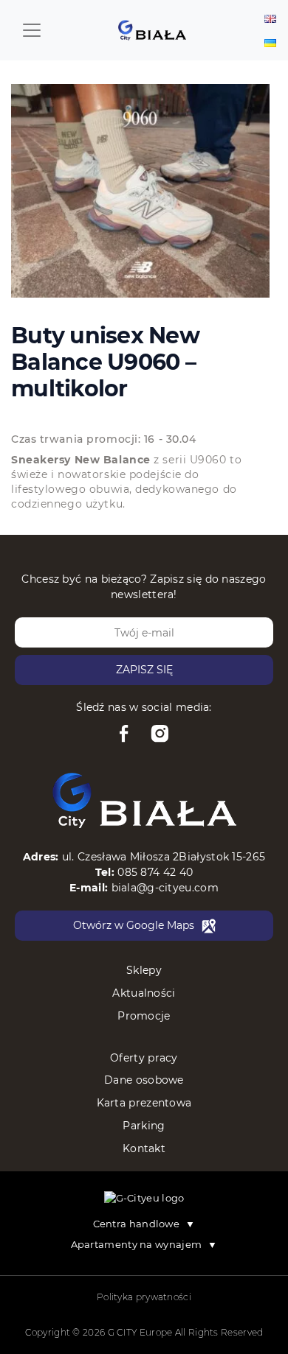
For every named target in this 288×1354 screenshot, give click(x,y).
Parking (144, 1125)
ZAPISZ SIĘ (144, 669)
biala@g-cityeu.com (165, 887)
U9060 (208, 459)
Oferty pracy (144, 1057)
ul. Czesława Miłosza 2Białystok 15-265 (163, 856)
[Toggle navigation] (32, 30)
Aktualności (143, 993)
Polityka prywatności (144, 1296)
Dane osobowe (144, 1080)
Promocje (143, 1015)
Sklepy (144, 970)
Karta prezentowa (144, 1102)
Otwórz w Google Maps (133, 925)
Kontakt (144, 1148)
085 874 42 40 (155, 872)
